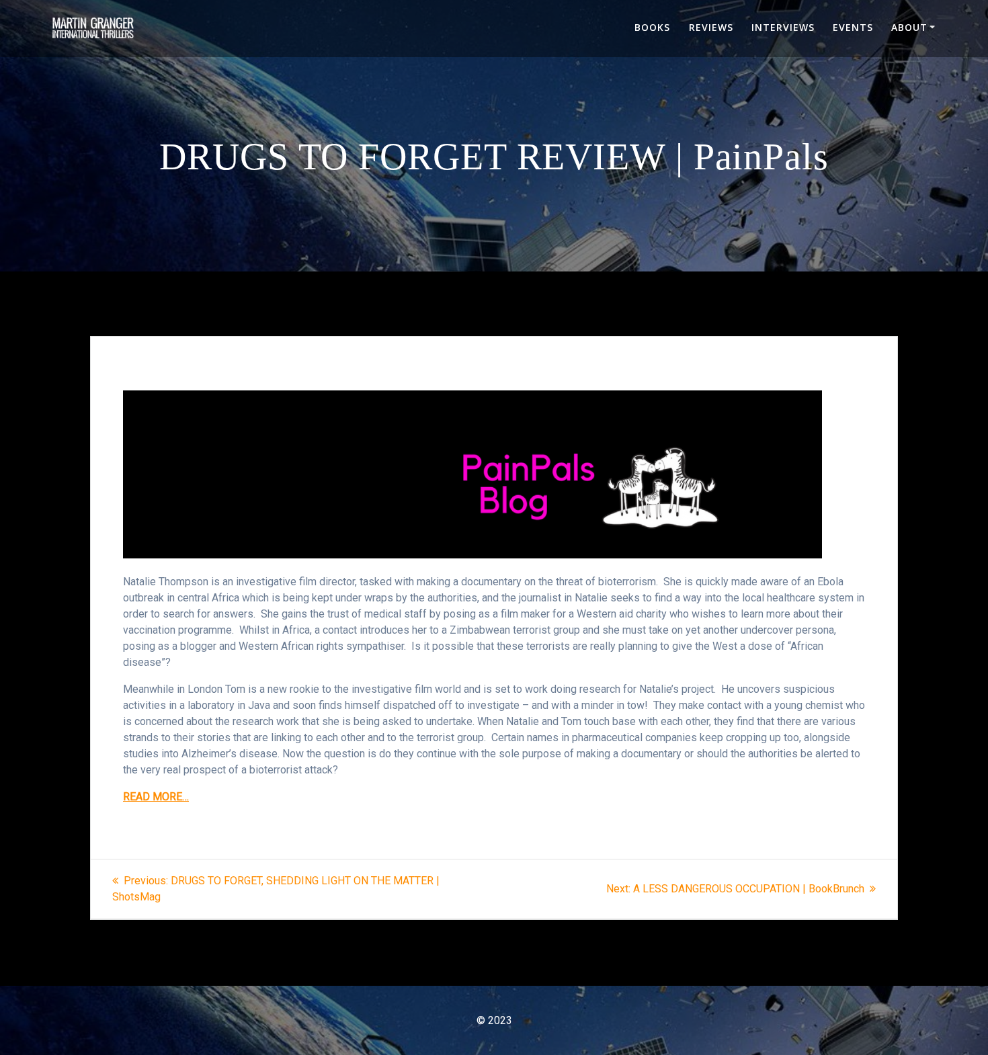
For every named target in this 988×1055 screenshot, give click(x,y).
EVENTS (853, 27)
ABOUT (909, 27)
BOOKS (652, 27)
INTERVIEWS (783, 27)
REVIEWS (711, 27)
